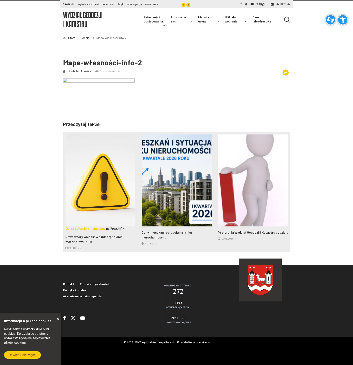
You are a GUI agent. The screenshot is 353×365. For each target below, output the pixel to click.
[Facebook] (241, 4)
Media (85, 38)
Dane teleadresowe (261, 19)
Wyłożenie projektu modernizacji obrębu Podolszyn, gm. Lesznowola (118, 4)
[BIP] (260, 4)
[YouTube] (252, 4)
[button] (183, 5)
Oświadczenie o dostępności (82, 296)
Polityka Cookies (74, 290)
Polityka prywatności (94, 284)
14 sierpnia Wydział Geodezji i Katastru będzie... (253, 232)
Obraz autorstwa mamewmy (85, 229)
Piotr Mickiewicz (79, 71)
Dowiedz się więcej (22, 355)
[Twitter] (246, 4)
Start (71, 38)
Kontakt (68, 284)
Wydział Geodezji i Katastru (83, 19)
